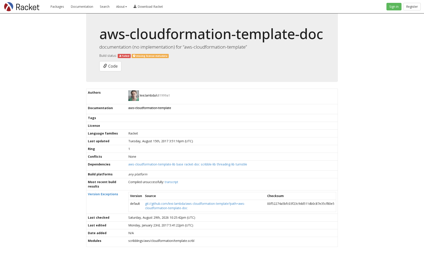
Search (105, 6)
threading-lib (226, 164)
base (179, 164)
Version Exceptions (103, 194)
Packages (57, 6)
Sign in (394, 6)
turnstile (241, 164)
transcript (171, 182)
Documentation (82, 6)
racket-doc (192, 164)
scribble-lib (208, 164)
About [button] (120, 6)
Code (112, 66)
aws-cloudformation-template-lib (151, 164)
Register (412, 6)
